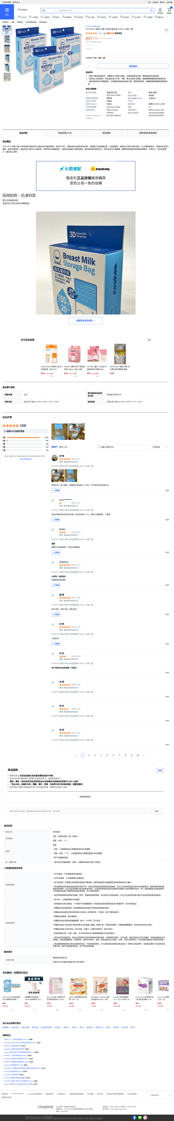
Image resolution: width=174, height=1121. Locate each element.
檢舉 (156, 811)
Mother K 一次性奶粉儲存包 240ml (16, 1039)
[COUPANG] (45, 1108)
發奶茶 (133, 1027)
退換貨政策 (49, 1093)
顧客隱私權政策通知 (77, 1093)
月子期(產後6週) (31, 22)
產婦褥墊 (6, 1027)
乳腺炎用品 (15, 1027)
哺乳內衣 (66, 1027)
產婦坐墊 (90, 1027)
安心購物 (90, 1093)
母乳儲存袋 (43, 22)
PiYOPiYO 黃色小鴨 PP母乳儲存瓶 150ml (18, 1081)
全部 (43, 11)
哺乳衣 (74, 1027)
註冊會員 (155, 2)
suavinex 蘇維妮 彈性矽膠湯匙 (14, 1078)
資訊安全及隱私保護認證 (115, 1093)
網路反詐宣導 (6, 1097)
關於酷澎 (5, 1093)
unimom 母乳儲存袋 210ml (13, 1065)
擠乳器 (108, 1027)
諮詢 (160, 770)
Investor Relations (18, 1093)
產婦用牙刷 (99, 1027)
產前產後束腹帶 (46, 1027)
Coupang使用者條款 (35, 1093)
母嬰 (12, 22)
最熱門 (54, 447)
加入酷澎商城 (132, 1093)
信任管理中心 (61, 1093)
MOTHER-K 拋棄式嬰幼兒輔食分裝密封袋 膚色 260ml (22, 1068)
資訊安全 (100, 1093)
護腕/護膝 (35, 1027)
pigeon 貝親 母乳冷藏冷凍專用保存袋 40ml (19, 1052)
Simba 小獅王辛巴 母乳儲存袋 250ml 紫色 (18, 1084)
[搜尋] (151, 10)
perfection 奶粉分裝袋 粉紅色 (14, 1049)
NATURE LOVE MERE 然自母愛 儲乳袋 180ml (20, 1043)
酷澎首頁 (6, 22)
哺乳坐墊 (125, 1027)
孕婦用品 (20, 22)
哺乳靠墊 (116, 1027)
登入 (149, 2)
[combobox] (160, 447)
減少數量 (95, 65)
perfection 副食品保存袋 (12, 1046)
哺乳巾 (81, 1027)
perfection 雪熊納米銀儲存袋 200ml (16, 1062)
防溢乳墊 (58, 1027)
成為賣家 (169, 2)
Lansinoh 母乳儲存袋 (11, 1075)
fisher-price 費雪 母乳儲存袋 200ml (16, 1059)
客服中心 (162, 2)
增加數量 (95, 67)
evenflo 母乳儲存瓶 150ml (13, 1071)
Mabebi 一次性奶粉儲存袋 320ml (15, 1055)
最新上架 (63, 447)
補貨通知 (133, 66)
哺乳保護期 (25, 1027)
